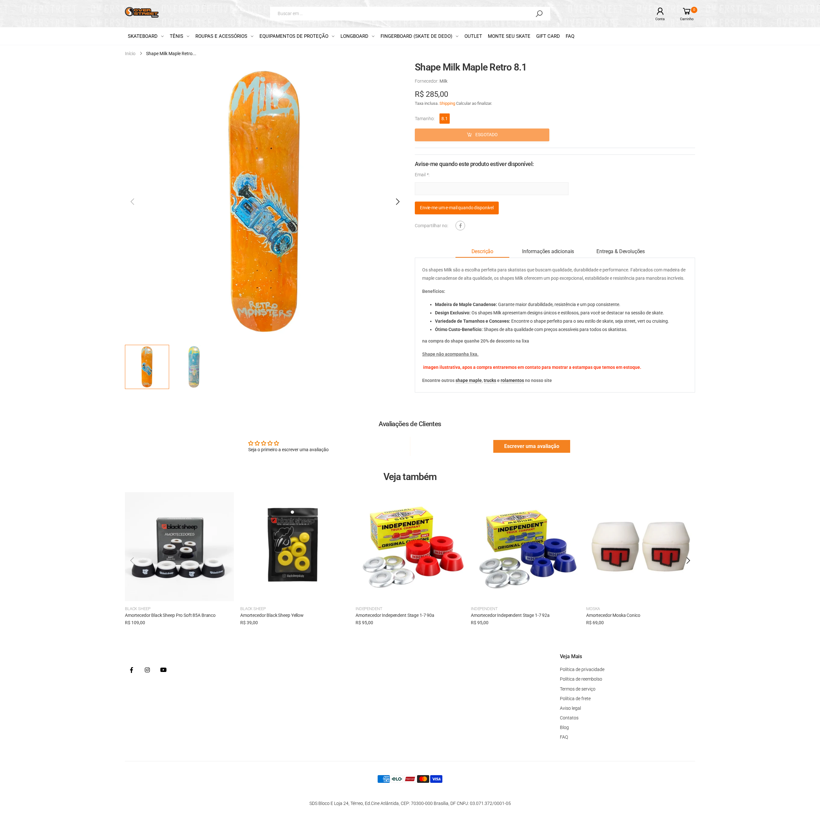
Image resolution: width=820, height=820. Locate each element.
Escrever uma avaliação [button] (531, 446)
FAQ (564, 737)
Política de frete (575, 698)
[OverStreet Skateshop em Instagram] (147, 670)
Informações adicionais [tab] (548, 252)
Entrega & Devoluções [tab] (620, 252)
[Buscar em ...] (539, 13)
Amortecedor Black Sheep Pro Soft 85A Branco (170, 615)
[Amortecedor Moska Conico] (640, 546)
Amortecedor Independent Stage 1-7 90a (395, 615)
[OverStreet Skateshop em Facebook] (131, 670)
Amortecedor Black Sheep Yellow (272, 615)
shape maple (468, 380)
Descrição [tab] (483, 252)
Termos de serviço (577, 689)
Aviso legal (570, 708)
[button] (397, 202)
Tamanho (425, 118)
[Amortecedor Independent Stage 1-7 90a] (410, 546)
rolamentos (512, 380)
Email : (422, 174)
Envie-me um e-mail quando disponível (457, 208)
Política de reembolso (581, 679)
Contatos (569, 717)
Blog (564, 727)
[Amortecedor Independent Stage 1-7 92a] (525, 546)
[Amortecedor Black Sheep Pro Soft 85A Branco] (179, 546)
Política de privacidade (582, 669)
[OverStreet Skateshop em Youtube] (163, 670)
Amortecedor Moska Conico (613, 615)
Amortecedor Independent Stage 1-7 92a (510, 615)
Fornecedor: (427, 81)
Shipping (447, 103)
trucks (490, 380)
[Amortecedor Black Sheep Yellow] (294, 546)
